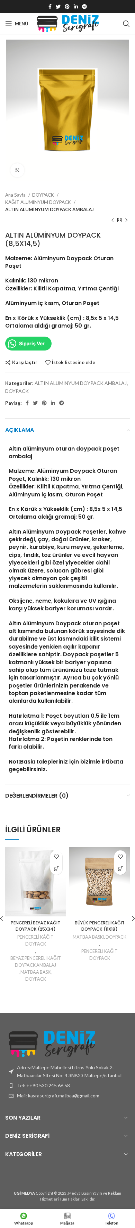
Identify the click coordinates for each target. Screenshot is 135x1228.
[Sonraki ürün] (126, 220)
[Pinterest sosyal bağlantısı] (67, 6)
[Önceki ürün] (112, 220)
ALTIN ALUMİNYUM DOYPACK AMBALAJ (49, 209)
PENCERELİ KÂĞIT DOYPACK (35, 940)
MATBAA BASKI (36, 972)
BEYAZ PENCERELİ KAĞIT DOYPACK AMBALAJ (35, 962)
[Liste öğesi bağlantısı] (67, 1085)
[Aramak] (126, 24)
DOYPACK (43, 195)
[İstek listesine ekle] (56, 856)
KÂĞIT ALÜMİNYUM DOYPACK (38, 202)
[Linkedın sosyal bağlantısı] (76, 6)
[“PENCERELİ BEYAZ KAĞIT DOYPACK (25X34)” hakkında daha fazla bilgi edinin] (56, 869)
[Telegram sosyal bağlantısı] (84, 6)
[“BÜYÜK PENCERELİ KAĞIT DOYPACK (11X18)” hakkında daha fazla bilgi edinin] (120, 869)
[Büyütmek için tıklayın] (17, 170)
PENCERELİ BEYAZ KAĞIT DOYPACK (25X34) (35, 926)
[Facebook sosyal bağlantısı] (50, 6)
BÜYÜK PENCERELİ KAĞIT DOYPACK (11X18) (100, 926)
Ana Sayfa (16, 195)
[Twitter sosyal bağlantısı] (58, 6)
